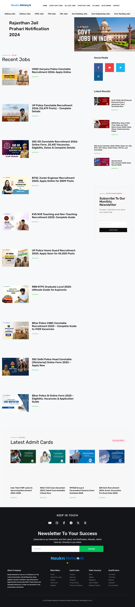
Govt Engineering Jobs (101, 14)
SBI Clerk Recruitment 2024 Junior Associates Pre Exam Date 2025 (110, 300)
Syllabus (97, 5)
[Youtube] (109, 67)
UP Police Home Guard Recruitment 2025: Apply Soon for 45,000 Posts (53, 164)
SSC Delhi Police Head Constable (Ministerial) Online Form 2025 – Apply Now (52, 220)
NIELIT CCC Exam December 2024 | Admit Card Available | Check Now (52, 300)
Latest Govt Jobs (56, 5)
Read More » (35, 76)
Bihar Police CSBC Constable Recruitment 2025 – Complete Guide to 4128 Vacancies (54, 202)
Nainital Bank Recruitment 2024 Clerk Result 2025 (121, 154)
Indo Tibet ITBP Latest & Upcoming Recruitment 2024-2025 (21, 300)
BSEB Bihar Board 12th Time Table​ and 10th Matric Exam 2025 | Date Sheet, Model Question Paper (121, 121)
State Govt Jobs (84, 5)
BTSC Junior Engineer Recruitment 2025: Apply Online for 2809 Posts (53, 126)
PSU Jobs (52, 14)
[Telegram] (71, 332)
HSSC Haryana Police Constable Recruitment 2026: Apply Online (51, 71)
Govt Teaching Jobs (122, 14)
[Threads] (85, 332)
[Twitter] (120, 67)
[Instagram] (98, 76)
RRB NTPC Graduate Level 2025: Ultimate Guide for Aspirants (52, 182)
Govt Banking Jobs (79, 14)
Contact (118, 5)
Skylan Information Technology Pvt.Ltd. (79, 410)
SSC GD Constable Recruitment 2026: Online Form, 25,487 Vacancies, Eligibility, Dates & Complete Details (55, 109)
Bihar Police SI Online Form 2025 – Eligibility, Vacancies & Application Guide (53, 239)
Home (45, 5)
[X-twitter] (78, 332)
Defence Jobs (25, 14)
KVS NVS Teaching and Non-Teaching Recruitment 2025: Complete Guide (54, 145)
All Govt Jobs (70, 5)
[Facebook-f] (98, 67)
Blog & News (108, 5)
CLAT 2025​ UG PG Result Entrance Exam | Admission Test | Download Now (121, 103)
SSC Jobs (64, 14)
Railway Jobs (10, 14)
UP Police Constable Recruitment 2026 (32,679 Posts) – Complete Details (52, 90)
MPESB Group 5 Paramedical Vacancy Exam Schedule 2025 (82, 300)
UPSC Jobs (39, 14)
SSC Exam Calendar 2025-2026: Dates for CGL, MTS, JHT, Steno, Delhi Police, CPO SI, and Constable (113, 138)
